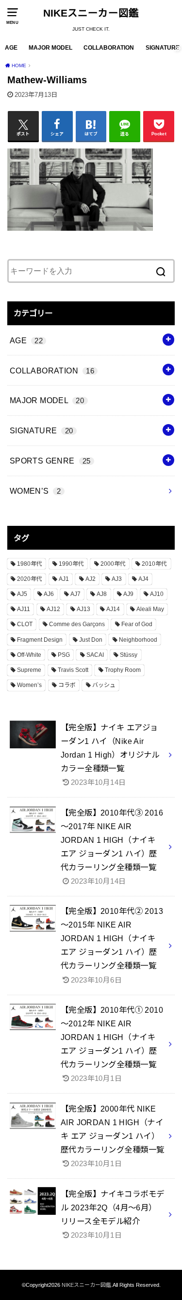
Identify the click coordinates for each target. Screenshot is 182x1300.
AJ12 (53, 609)
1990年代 (71, 563)
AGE (11, 48)
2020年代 (29, 579)
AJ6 (49, 594)
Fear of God (136, 624)
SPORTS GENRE (50, 460)
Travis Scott (73, 670)
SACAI (95, 654)
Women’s (29, 685)
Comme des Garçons (77, 624)
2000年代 (113, 563)
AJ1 (64, 579)
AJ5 (22, 594)
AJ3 (117, 579)
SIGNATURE (163, 48)
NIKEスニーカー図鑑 (91, 13)
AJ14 (113, 609)
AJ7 (75, 594)
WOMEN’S (35, 490)
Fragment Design (40, 639)
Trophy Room (123, 670)
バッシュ (104, 685)
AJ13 (83, 609)
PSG (64, 654)
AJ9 (128, 594)
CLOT (25, 624)
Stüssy (128, 654)
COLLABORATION (108, 48)
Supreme (29, 670)
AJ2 (90, 579)
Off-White (29, 654)
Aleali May (150, 609)
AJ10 (157, 594)
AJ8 (102, 594)
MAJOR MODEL (50, 48)
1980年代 (29, 563)
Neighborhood (138, 639)
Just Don (90, 639)
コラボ (67, 685)
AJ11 (23, 609)
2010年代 (154, 563)
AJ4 (143, 579)
